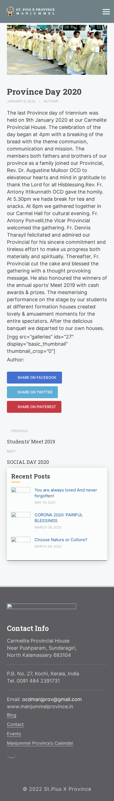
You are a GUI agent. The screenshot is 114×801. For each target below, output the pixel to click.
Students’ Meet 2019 (31, 441)
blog (11, 715)
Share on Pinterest (36, 407)
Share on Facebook (36, 377)
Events (14, 733)
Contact (15, 724)
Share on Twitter (34, 392)
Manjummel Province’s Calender (40, 743)
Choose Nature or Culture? (61, 539)
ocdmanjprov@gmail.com (52, 699)
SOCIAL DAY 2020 (28, 462)
